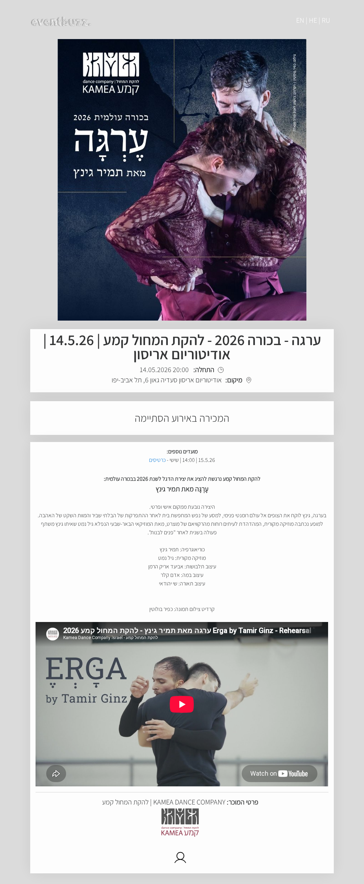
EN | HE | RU (313, 20)
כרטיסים (157, 460)
